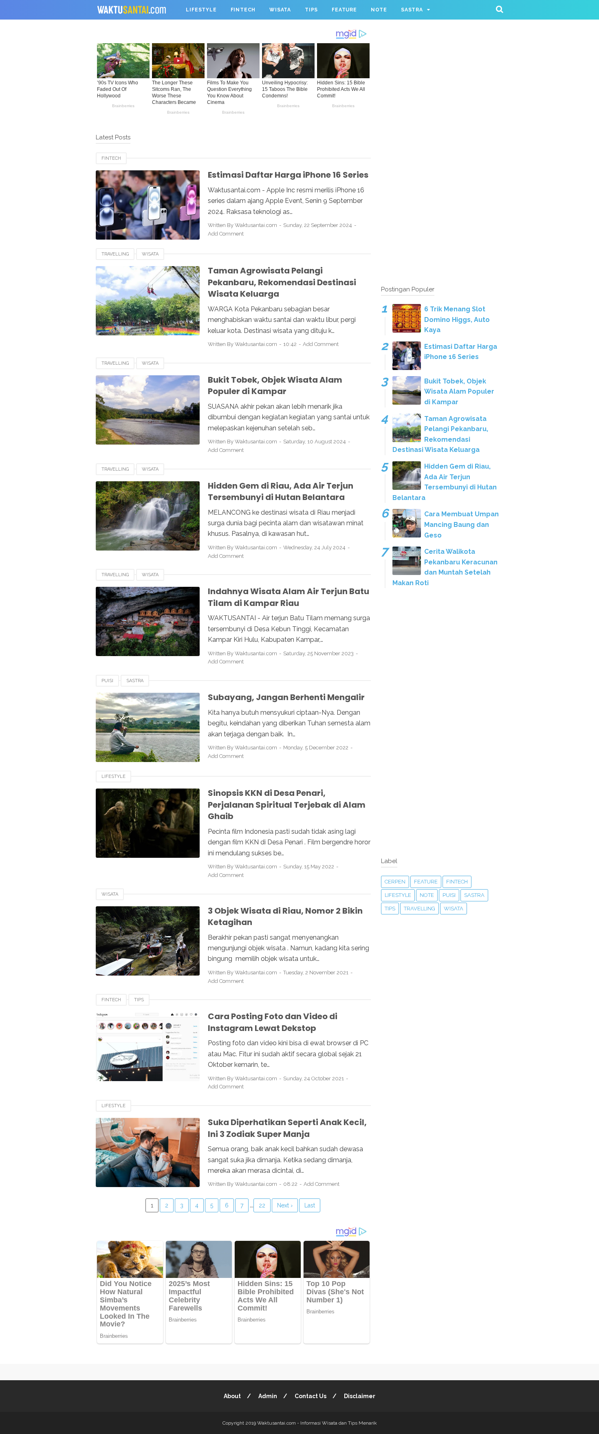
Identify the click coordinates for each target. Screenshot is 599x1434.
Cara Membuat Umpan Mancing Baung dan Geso (461, 524)
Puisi (107, 680)
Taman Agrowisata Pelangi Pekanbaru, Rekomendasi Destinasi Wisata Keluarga (282, 282)
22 (262, 1205)
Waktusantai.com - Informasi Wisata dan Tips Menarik (317, 1423)
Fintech (111, 158)
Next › (285, 1205)
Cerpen (395, 882)
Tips (139, 999)
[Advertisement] (442, 151)
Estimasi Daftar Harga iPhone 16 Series (288, 175)
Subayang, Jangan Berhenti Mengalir (286, 697)
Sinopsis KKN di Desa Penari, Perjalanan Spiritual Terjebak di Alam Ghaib (287, 804)
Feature (426, 882)
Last (309, 1205)
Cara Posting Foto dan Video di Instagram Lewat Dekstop (272, 1022)
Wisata (150, 254)
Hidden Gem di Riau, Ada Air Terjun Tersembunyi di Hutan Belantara (280, 491)
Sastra (134, 680)
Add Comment (226, 234)
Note (427, 895)
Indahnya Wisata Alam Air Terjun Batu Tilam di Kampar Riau (288, 597)
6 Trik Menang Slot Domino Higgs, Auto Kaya (457, 319)
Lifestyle (113, 776)
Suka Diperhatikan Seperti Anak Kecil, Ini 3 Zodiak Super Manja (287, 1128)
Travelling (115, 254)
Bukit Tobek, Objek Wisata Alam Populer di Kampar (275, 385)
